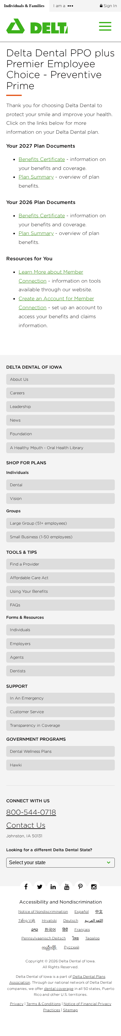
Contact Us (25, 825)
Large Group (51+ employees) (38, 523)
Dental (16, 485)
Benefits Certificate (42, 159)
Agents (17, 657)
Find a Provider (24, 564)
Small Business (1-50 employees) (41, 537)
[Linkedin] (53, 887)
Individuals (20, 629)
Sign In (109, 5)
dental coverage (59, 988)
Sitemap (70, 1010)
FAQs (15, 605)
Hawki (16, 765)
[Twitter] (40, 887)
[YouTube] (67, 887)
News (15, 420)
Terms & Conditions (43, 1003)
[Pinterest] (80, 887)
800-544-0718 (31, 812)
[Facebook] (26, 887)
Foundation (21, 433)
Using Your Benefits (29, 591)
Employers (20, 643)
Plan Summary (36, 177)
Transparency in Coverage (35, 725)
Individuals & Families (26, 6)
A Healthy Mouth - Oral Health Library (46, 447)
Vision (16, 498)
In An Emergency (27, 698)
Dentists (17, 671)
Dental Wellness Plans (31, 751)
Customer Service (27, 711)
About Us (19, 379)
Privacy (17, 1003)
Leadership (20, 406)
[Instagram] (94, 887)
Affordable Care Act (29, 577)
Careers (17, 393)
